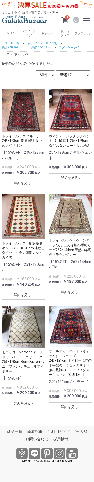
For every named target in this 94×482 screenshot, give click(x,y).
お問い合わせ (36, 439)
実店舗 (81, 431)
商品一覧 (14, 431)
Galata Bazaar (43, 461)
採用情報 (61, 439)
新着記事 (35, 431)
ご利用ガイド (59, 431)
